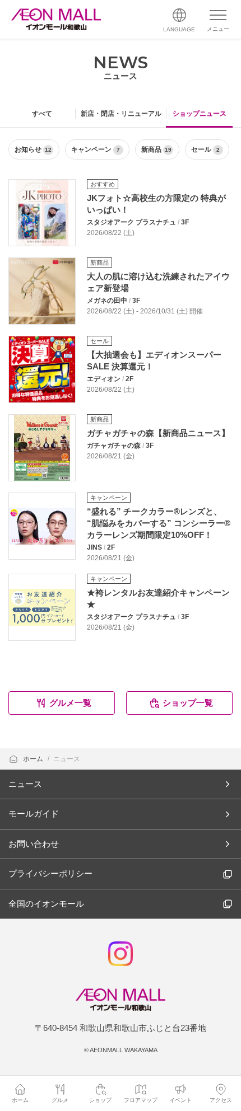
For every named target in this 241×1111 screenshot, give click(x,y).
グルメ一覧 (70, 702)
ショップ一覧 (188, 702)
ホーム (34, 759)
